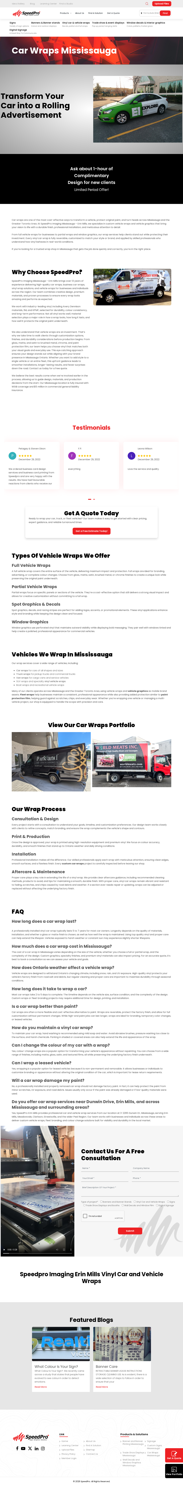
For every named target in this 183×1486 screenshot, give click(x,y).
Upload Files (162, 3)
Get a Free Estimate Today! (92, 531)
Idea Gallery (18, 3)
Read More (41, 1387)
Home (65, 1441)
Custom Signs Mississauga (154, 1447)
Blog (32, 3)
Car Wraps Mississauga (153, 1454)
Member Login (69, 1458)
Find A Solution (93, 1445)
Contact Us (92, 1453)
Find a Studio (66, 3)
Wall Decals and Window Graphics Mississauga (132, 1462)
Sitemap (90, 1449)
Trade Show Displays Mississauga (133, 1454)
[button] (89, 499)
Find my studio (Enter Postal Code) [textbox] (155, 13)
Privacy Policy (68, 1453)
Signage (151, 1441)
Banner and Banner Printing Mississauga (133, 1442)
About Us (91, 1441)
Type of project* (89, 1201)
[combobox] (155, 13)
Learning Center (48, 3)
